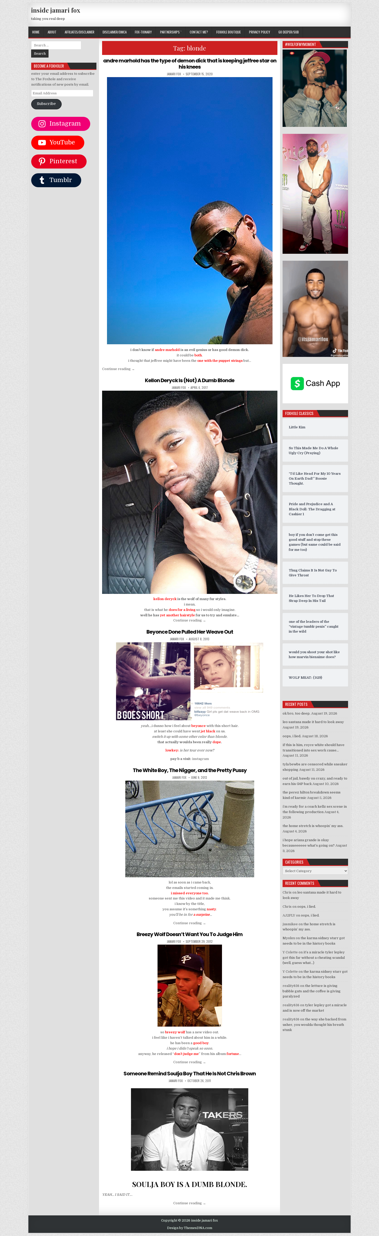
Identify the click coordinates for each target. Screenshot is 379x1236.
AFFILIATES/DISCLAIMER (79, 32)
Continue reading (118, 369)
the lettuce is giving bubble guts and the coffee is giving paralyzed (312, 991)
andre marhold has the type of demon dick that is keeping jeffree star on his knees (189, 63)
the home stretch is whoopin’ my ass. (313, 826)
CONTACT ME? (199, 32)
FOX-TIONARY (143, 32)
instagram (200, 759)
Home (35, 32)
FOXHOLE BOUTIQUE (228, 32)
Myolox (289, 938)
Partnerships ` (171, 32)
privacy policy (259, 32)
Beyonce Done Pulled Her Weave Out (189, 631)
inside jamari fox (55, 10)
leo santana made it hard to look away (313, 722)
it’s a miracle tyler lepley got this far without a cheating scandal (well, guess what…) (314, 957)
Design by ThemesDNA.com (189, 1228)
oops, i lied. (292, 736)
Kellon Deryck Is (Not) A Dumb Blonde (189, 380)
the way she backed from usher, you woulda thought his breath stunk (314, 1024)
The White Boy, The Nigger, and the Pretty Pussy (190, 770)
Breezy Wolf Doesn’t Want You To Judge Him (190, 934)
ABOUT (52, 32)
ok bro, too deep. (296, 713)
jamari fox (174, 74)
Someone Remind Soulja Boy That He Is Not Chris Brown (189, 1073)
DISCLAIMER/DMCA (115, 32)
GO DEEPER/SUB (288, 32)
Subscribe (46, 104)
